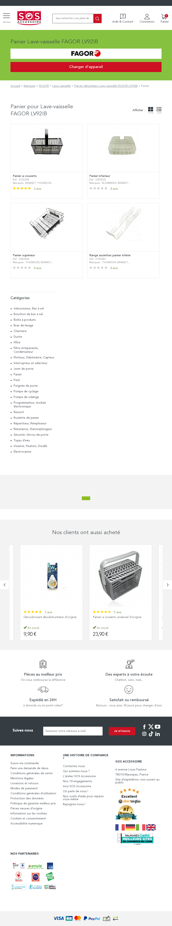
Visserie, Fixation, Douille (30, 446)
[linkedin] (157, 736)
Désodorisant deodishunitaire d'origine (50, 617)
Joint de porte (24, 368)
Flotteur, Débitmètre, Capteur (34, 357)
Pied (17, 380)
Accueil (15, 86)
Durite (18, 336)
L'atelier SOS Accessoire (79, 776)
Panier (18, 374)
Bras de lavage (23, 325)
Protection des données (27, 798)
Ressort (19, 412)
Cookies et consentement (28, 818)
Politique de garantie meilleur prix (33, 803)
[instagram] (144, 736)
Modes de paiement (24, 788)
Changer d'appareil (86, 67)
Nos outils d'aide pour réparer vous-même (83, 798)
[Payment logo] (86, 918)
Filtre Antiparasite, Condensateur (26, 350)
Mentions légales (22, 778)
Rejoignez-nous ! (74, 804)
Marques (29, 86)
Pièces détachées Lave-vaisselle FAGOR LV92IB (106, 86)
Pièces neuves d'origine (26, 808)
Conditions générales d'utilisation (33, 793)
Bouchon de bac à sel (28, 314)
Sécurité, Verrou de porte (31, 434)
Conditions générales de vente (31, 773)
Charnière (20, 331)
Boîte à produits (25, 319)
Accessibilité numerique (26, 823)
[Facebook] (144, 729)
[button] (4, 584)
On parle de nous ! (75, 791)
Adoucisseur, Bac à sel (29, 308)
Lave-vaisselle (61, 86)
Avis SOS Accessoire (77, 786)
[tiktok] (151, 736)
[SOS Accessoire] (29, 18)
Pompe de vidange (26, 397)
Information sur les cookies (28, 813)
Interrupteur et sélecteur (30, 363)
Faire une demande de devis (29, 768)
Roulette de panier (26, 417)
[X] (151, 729)
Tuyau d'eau (22, 440)
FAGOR (44, 86)
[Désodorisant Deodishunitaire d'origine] (51, 576)
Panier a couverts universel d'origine (117, 617)
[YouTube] (157, 729)
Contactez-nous (74, 766)
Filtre (17, 342)
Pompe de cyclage (26, 391)
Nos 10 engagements (77, 781)
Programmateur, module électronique (30, 404)
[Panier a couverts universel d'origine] (120, 576)
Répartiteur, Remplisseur (30, 423)
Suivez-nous (23, 730)
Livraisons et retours (24, 783)
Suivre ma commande (24, 763)
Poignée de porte (26, 385)
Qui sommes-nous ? (76, 771)
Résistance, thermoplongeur (33, 429)
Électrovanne (22, 451)
